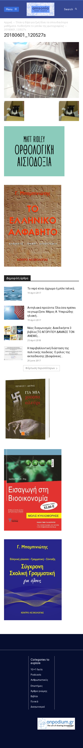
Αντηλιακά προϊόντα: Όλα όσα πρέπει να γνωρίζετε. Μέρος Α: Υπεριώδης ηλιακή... (51, 311)
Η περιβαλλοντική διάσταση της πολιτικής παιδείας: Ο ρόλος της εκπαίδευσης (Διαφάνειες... (48, 352)
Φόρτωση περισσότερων (40, 368)
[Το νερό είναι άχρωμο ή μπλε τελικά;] (13, 293)
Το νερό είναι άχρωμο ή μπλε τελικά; (51, 288)
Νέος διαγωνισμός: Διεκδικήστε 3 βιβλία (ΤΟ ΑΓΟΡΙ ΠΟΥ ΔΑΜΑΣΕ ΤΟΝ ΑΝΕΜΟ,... (50, 332)
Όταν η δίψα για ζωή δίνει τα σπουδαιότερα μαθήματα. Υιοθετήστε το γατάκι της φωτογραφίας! (36, 24)
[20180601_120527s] (41, 97)
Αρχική (8, 22)
